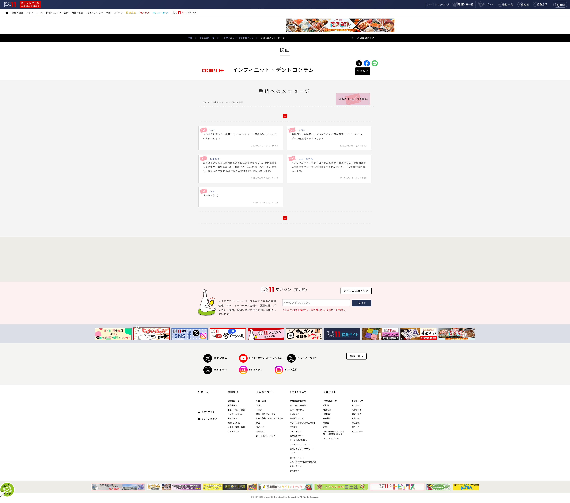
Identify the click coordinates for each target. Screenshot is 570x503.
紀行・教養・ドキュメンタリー (87, 12)
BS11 (10, 4)
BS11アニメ (220, 358)
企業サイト (329, 392)
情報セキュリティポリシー (301, 449)
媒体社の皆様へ (296, 436)
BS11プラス (208, 412)
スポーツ (118, 12)
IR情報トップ (357, 401)
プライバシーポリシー (299, 445)
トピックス (144, 12)
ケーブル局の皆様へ (298, 440)
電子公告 (356, 427)
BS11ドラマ (220, 369)
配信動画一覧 (466, 4)
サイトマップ (233, 432)
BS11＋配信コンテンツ (266, 436)
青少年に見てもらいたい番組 (302, 423)
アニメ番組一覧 (207, 38)
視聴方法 (542, 4)
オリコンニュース (160, 12)
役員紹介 (327, 418)
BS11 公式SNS (234, 423)
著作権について (296, 458)
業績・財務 (356, 414)
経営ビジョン (357, 410)
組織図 (326, 423)
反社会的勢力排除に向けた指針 (303, 462)
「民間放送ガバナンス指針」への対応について (333, 433)
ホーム (205, 392)
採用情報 (293, 427)
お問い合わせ (295, 466)
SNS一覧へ (356, 356)
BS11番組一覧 (234, 401)
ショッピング (442, 4)
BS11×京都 (291, 369)
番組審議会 (294, 414)
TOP (191, 38)
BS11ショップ (209, 418)
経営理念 (327, 410)
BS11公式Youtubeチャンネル (265, 358)
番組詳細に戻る (366, 38)
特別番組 (131, 12)
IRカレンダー (357, 432)
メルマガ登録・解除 (356, 290)
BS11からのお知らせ (299, 405)
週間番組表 (232, 405)
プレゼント (488, 4)
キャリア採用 (295, 432)
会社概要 (327, 414)
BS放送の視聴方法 (298, 401)
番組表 (525, 4)
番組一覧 (507, 4)
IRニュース (356, 405)
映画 (108, 12)
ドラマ (29, 12)
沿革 (325, 427)
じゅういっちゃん (307, 358)
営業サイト (294, 471)
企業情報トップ (330, 401)
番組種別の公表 (296, 418)
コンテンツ (184, 13)
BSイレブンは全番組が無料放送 (30, 4)
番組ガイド (232, 418)
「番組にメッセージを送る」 (353, 99)
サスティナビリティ (331, 438)
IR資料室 (355, 418)
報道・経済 (17, 12)
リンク (293, 453)
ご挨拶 (326, 405)
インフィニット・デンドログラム (238, 38)
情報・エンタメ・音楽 (57, 12)
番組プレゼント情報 (236, 410)
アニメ (39, 12)
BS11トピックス (297, 410)
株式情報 (356, 423)
